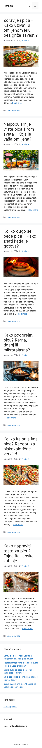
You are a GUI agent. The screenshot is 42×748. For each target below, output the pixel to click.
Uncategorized (13, 110)
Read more (17, 103)
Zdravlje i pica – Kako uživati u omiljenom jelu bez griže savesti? (21, 28)
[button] (29, 5)
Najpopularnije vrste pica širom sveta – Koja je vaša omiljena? (19, 131)
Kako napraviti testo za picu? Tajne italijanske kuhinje (19, 553)
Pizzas (8, 6)
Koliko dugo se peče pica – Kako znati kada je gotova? (20, 238)
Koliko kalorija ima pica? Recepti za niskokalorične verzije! (21, 446)
